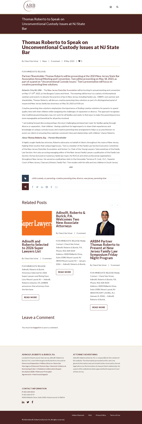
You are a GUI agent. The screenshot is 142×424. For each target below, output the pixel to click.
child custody (37, 178)
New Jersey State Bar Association (62, 90)
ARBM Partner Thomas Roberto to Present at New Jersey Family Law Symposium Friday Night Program (105, 249)
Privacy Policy (101, 415)
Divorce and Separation (30, 363)
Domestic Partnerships (40, 366)
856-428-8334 (29, 392)
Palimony (39, 372)
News (44, 61)
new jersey (88, 178)
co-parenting (49, 178)
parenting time (100, 178)
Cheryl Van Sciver (31, 61)
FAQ (90, 415)
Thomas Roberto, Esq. (37, 137)
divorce (80, 178)
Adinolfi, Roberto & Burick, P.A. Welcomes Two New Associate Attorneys (70, 219)
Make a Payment (78, 415)
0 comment (55, 61)
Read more (30, 297)
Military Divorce (46, 363)
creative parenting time (66, 178)
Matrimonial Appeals (40, 374)
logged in (37, 327)
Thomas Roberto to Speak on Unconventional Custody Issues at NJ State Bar (70, 47)
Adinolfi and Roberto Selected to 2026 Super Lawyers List (35, 246)
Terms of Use (115, 415)
